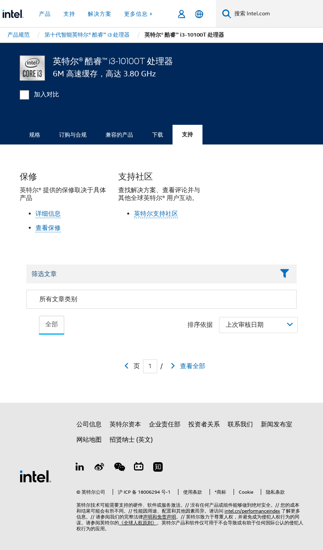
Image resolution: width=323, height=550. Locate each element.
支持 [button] (69, 13)
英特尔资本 (125, 424)
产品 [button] (45, 13)
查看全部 (192, 366)
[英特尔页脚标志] (35, 476)
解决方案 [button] (99, 13)
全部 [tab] (51, 324)
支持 (187, 134)
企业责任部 (164, 424)
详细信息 (48, 214)
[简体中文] (199, 14)
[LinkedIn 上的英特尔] (80, 468)
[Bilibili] (138, 468)
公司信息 (89, 424)
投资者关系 (204, 424)
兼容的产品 (119, 134)
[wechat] (119, 468)
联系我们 (240, 424)
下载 (157, 134)
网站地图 (89, 440)
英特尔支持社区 (156, 214)
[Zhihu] (158, 468)
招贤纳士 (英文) (131, 440)
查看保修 (48, 228)
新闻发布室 (276, 424)
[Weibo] (99, 468)
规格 (34, 134)
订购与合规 (73, 134)
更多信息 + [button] (138, 13)
